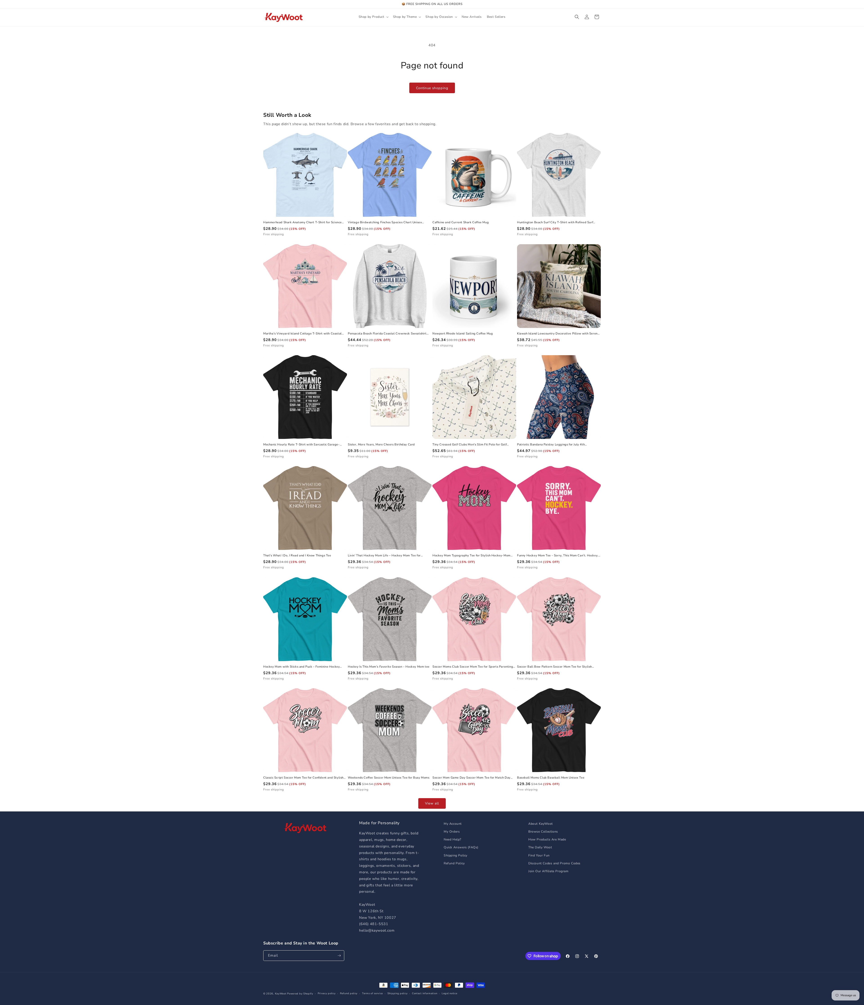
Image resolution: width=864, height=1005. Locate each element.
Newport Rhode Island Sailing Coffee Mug (462, 334)
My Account (453, 824)
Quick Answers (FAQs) (461, 847)
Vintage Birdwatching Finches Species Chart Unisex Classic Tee (385, 222)
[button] (373, 17)
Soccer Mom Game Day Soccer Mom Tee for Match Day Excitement (471, 778)
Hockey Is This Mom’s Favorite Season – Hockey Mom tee (389, 667)
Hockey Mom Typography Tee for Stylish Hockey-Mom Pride (471, 556)
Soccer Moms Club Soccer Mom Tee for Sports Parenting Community (472, 667)
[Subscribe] (339, 955)
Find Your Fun (539, 855)
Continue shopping (432, 88)
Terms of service (372, 993)
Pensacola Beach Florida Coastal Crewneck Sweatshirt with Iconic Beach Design (387, 334)
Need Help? (452, 839)
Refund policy (349, 993)
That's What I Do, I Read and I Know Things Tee (297, 556)
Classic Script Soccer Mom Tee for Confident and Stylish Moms (303, 778)
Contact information (424, 993)
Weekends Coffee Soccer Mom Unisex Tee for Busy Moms (389, 778)
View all (432, 803)
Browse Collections (543, 831)
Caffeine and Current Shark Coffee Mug (460, 222)
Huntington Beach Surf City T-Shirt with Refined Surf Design (555, 222)
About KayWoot (540, 824)
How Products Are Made (547, 839)
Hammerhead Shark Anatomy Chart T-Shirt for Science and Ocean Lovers (302, 222)
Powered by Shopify (300, 993)
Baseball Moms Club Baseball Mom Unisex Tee (550, 778)
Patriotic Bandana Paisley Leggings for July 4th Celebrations (551, 445)
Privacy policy (327, 993)
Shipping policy (397, 993)
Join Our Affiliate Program (548, 871)
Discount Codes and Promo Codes (554, 863)
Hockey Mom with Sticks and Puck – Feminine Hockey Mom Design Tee (301, 667)
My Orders (452, 831)
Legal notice (449, 993)
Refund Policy (454, 863)
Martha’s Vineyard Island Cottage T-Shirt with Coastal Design (302, 334)
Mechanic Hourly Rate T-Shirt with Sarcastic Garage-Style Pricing (301, 445)
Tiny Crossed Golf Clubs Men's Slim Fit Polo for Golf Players (469, 445)
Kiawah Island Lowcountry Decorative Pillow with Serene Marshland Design (558, 334)
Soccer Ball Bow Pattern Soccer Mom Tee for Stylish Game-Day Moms (554, 667)
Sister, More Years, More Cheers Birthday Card (381, 445)
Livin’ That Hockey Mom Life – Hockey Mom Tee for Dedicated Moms (384, 556)
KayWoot (280, 993)
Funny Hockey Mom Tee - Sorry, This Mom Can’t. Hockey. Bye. (557, 556)
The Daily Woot (540, 847)
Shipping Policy (455, 855)
